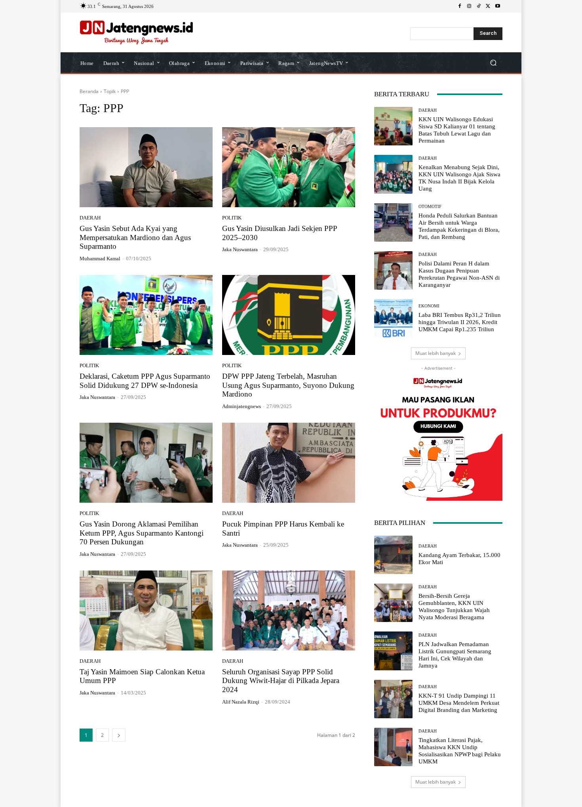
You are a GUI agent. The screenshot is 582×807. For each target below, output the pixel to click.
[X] (488, 6)
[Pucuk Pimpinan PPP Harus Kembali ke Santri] (288, 463)
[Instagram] (469, 6)
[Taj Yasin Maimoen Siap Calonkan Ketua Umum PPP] (146, 610)
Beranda (89, 91)
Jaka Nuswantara (240, 249)
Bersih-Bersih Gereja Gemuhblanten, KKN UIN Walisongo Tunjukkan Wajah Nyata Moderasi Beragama (454, 606)
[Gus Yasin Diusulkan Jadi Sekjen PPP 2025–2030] (288, 167)
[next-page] (119, 735)
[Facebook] (459, 6)
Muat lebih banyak (435, 353)
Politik (232, 217)
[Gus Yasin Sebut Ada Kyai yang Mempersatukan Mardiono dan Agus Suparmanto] (146, 167)
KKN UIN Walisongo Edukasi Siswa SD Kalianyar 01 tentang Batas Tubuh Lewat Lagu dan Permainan (456, 130)
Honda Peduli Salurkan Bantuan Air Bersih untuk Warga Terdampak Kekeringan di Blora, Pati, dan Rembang (459, 226)
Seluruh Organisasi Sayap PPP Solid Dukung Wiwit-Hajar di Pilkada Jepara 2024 (280, 681)
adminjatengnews (241, 406)
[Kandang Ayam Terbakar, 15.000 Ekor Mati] (393, 555)
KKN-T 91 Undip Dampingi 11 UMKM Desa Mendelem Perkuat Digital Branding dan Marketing (458, 703)
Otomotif (429, 206)
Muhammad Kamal (100, 258)
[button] (493, 62)
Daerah (90, 217)
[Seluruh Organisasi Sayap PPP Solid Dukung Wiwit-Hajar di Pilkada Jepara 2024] (288, 610)
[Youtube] (497, 6)
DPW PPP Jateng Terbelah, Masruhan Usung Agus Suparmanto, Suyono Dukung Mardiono (288, 385)
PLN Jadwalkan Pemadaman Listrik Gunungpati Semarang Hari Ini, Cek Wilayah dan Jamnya (454, 655)
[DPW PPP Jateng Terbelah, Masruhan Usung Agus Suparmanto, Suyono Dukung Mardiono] (288, 315)
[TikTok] (478, 6)
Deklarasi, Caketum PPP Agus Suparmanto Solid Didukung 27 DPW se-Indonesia (145, 380)
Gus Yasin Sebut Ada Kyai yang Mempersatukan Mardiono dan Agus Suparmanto (135, 237)
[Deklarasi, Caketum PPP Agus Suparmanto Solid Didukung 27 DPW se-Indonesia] (146, 315)
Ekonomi (428, 306)
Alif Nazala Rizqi (240, 702)
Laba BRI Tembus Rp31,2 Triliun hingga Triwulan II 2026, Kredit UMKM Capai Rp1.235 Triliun (459, 322)
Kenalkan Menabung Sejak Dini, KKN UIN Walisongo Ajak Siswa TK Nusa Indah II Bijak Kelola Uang (459, 178)
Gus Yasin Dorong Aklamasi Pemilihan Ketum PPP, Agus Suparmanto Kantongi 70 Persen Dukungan (142, 533)
